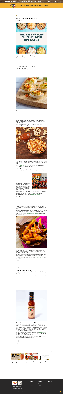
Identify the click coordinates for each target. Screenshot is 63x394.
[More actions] (46, 15)
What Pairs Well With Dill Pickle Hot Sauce (44, 362)
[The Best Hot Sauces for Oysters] (31, 356)
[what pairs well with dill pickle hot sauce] (45, 356)
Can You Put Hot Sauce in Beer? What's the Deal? (17, 362)
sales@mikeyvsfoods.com (40, 383)
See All (51, 351)
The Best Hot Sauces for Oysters (30, 362)
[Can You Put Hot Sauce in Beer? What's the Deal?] (17, 356)
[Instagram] (13, 1)
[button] (54, 1)
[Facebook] (15, 1)
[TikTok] (11, 1)
